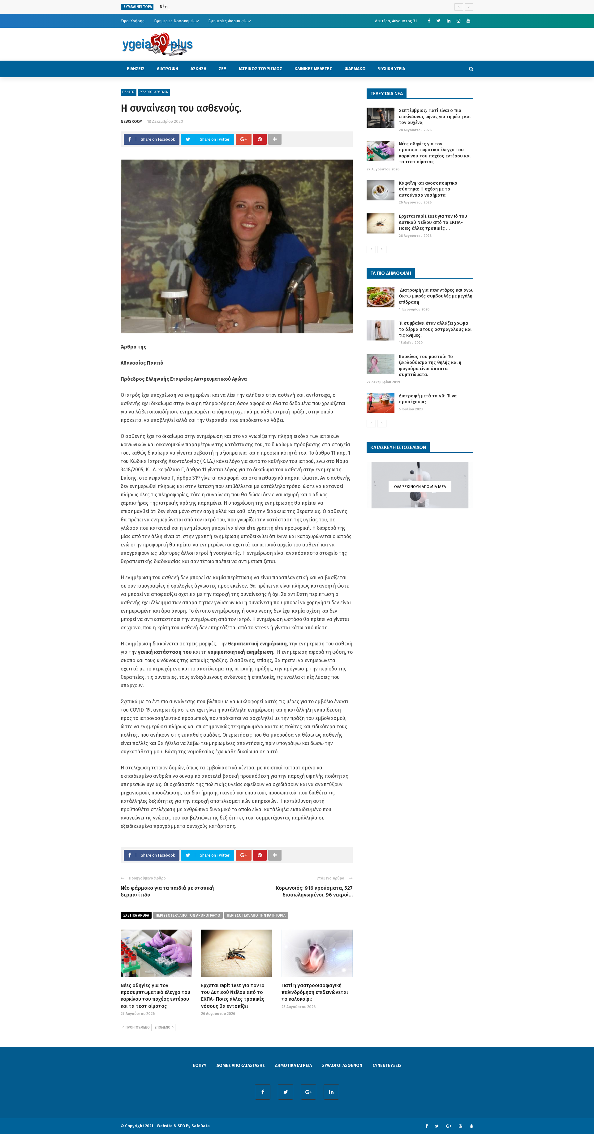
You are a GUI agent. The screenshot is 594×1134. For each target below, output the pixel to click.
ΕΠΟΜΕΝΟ (162, 1027)
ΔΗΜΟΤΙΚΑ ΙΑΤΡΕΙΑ (293, 1065)
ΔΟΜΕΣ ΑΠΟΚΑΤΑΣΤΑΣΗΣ (241, 1065)
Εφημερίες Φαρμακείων (229, 21)
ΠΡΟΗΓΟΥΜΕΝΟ (138, 1027)
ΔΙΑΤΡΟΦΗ (167, 68)
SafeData (201, 1125)
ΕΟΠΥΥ (199, 1065)
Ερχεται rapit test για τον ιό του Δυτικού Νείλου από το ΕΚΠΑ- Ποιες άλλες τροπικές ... (433, 222)
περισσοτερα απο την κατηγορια (256, 915)
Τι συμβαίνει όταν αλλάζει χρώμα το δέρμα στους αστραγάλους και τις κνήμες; (435, 329)
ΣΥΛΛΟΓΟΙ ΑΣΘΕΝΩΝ (153, 92)
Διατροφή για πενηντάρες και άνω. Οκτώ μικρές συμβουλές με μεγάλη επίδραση (436, 296)
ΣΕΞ (222, 68)
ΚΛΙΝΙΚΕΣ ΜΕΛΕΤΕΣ (313, 68)
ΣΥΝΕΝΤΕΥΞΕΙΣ (387, 1065)
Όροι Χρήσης (132, 21)
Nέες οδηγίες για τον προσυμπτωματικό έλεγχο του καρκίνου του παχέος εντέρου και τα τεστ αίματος (435, 153)
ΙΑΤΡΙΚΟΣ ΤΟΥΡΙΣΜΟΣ (260, 68)
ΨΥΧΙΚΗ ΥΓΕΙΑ (391, 68)
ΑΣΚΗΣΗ (198, 68)
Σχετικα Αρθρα (136, 915)
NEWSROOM (132, 121)
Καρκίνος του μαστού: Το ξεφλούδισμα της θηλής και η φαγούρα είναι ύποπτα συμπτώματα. (430, 366)
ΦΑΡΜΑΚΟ (355, 68)
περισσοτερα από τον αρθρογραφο (188, 915)
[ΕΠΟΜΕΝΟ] (381, 249)
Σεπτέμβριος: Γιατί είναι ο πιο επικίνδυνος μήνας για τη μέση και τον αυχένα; (435, 116)
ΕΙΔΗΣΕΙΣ (135, 68)
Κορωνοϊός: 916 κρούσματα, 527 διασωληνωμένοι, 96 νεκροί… (314, 891)
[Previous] (371, 249)
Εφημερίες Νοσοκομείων (176, 21)
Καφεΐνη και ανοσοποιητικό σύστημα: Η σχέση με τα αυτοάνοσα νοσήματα (428, 189)
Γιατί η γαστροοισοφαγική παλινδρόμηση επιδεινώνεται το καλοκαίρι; (315, 992)
